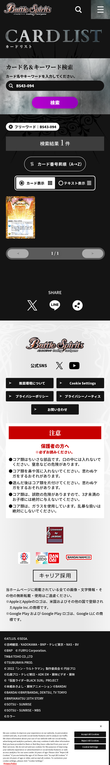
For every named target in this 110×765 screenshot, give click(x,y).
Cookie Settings (83, 383)
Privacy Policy (10, 763)
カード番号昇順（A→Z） (61, 164)
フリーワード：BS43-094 (35, 126)
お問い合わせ (57, 409)
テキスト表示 (74, 183)
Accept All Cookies (90, 734)
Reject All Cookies (90, 740)
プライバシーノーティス (83, 396)
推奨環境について (32, 383)
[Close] (101, 726)
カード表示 (35, 183)
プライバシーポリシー (32, 396)
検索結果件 (55, 142)
